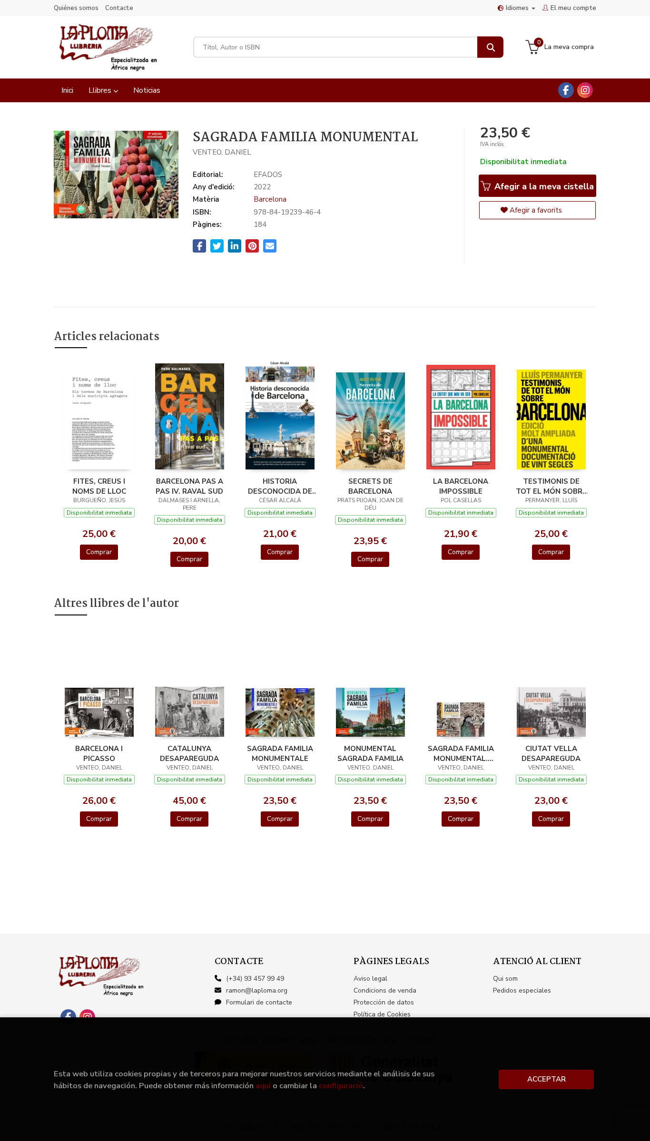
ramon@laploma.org (256, 990)
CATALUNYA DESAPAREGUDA (189, 753)
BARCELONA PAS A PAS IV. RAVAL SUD (189, 486)
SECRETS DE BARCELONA (370, 486)
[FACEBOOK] (566, 90)
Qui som (505, 978)
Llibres (101, 90)
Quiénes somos (76, 8)
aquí (263, 1085)
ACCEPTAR (546, 1079)
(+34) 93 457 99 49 (255, 978)
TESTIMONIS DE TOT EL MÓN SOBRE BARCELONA (551, 486)
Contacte (119, 8)
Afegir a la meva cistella (543, 186)
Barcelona (270, 199)
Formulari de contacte (259, 1002)
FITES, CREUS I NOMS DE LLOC (99, 486)
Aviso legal (370, 978)
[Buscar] (490, 47)
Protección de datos (384, 1002)
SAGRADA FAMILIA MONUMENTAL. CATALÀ (461, 753)
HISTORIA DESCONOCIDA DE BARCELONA (280, 486)
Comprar (99, 551)
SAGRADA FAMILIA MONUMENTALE (280, 753)
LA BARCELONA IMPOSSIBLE (460, 486)
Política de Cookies (382, 1014)
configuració (341, 1085)
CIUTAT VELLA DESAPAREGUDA (551, 753)
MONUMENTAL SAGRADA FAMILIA (370, 753)
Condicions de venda (385, 990)
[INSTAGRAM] (585, 90)
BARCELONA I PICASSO (99, 753)
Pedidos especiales (522, 990)
